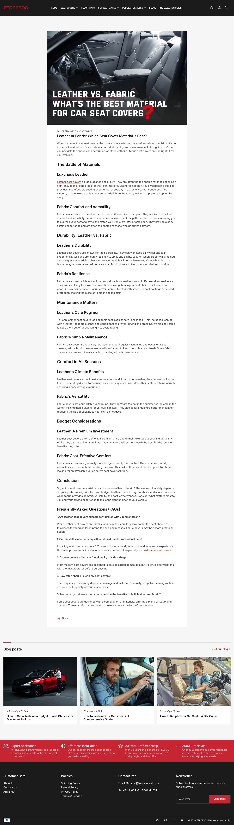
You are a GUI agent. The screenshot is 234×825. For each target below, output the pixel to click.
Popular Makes (107, 8)
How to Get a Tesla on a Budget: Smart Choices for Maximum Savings (40, 717)
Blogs (152, 8)
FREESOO (201, 820)
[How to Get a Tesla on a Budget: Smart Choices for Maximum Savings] (40, 681)
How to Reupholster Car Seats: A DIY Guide (188, 716)
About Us (9, 783)
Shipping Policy (70, 783)
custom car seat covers (157, 550)
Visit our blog (220, 649)
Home (54, 8)
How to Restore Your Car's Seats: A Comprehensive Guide (106, 717)
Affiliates (8, 791)
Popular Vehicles (132, 8)
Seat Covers (68, 8)
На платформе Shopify (219, 820)
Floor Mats (88, 8)
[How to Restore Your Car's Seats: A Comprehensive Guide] (117, 681)
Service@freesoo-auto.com (143, 783)
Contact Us (10, 787)
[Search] (211, 8)
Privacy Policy (69, 791)
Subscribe (220, 798)
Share (65, 618)
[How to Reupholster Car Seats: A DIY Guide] (194, 681)
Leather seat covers (69, 181)
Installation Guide (170, 8)
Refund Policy (69, 787)
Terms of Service (71, 796)
